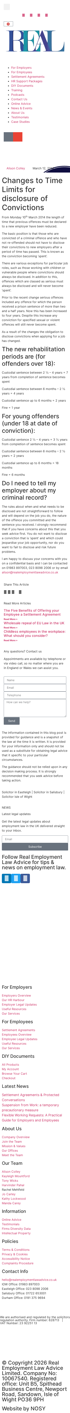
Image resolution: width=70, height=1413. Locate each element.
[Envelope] (17, 137)
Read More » (11, 619)
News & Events (21, 108)
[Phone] (8, 137)
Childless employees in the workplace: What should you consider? (35, 634)
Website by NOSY (24, 1408)
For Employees (21, 72)
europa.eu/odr (14, 1353)
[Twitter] (16, 878)
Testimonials (20, 117)
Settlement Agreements (27, 76)
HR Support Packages (26, 81)
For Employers (21, 67)
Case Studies (20, 122)
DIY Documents (22, 85)
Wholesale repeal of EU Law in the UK (34, 623)
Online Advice (21, 104)
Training (16, 90)
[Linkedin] (6, 878)
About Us (17, 113)
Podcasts (17, 95)
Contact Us (19, 99)
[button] (7, 7)
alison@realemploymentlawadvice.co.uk (30, 572)
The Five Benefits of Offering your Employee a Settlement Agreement (32, 612)
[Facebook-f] (25, 878)
